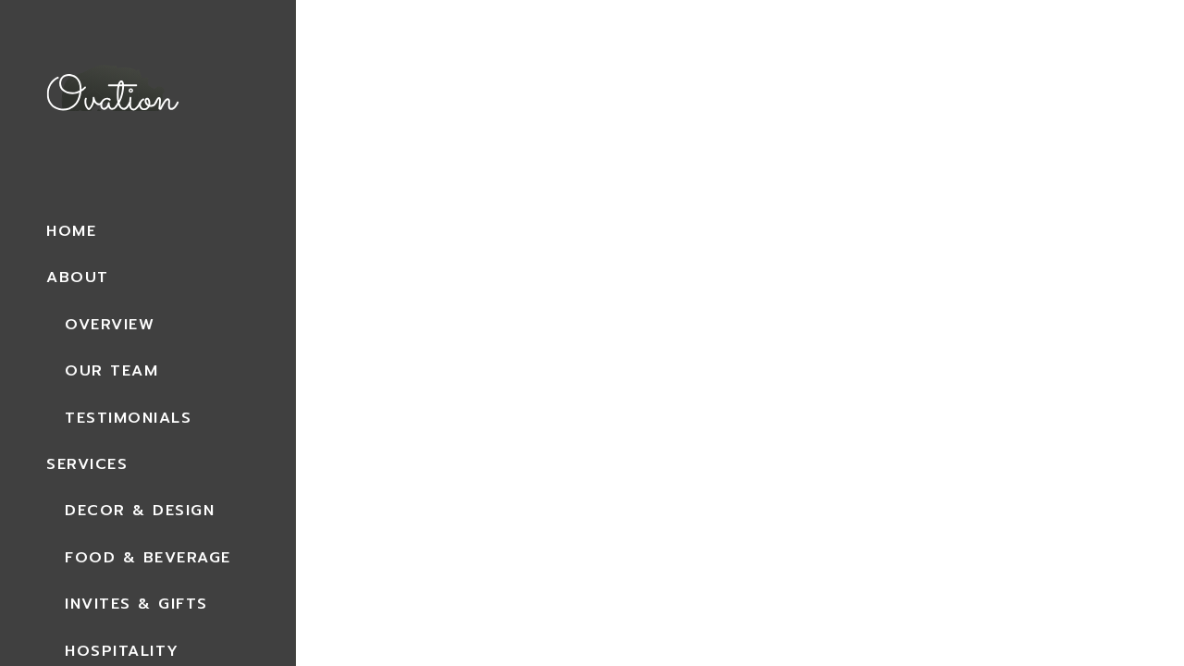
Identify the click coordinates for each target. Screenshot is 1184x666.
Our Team (111, 371)
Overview (109, 325)
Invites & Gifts (136, 604)
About (77, 277)
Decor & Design (140, 511)
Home (71, 231)
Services (87, 464)
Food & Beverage (148, 558)
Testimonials (128, 418)
